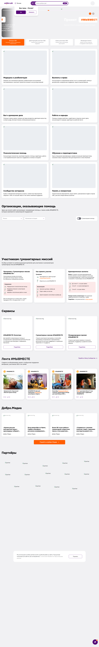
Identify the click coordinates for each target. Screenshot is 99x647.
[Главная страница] (8, 3)
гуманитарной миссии (45, 278)
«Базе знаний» (89, 299)
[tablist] (49, 42)
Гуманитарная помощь (88, 218)
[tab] (13, 42)
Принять (75, 556)
